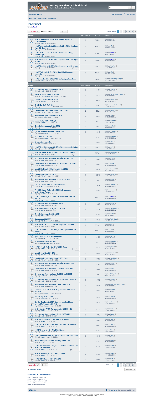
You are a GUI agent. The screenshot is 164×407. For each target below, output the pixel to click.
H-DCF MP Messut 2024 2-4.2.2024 (48, 359)
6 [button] (132, 31)
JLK (111, 115)
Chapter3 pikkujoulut (43, 142)
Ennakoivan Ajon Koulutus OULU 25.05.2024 (52, 314)
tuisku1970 (113, 152)
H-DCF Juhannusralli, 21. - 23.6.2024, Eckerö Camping (56, 335)
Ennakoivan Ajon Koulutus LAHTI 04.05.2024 (52, 285)
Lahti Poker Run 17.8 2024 (45, 253)
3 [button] (123, 31)
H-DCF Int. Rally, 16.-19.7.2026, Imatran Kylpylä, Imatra (56, 66)
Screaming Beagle (116, 78)
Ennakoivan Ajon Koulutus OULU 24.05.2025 (52, 180)
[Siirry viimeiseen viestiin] (114, 39)
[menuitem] (39, 14)
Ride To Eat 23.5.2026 (43, 137)
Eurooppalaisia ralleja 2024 (45, 242)
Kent (44, 238)
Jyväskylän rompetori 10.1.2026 (47, 126)
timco (112, 158)
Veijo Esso (44, 221)
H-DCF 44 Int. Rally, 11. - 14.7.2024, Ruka (51, 247)
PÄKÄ (112, 345)
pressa (45, 243)
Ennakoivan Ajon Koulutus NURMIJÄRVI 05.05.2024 (55, 279)
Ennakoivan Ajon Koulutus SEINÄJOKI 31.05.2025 (54, 158)
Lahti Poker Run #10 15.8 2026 (47, 100)
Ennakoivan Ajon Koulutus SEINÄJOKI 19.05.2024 (54, 263)
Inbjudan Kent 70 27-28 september (48, 236)
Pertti (35, 27)
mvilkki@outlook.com (117, 284)
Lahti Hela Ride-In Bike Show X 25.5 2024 (51, 258)
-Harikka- (113, 131)
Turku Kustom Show (47, 96)
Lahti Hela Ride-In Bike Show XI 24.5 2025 (51, 169)
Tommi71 (113, 184)
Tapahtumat (34, 24)
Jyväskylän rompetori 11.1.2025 (47, 214)
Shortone (43, 194)
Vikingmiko (113, 274)
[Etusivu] (39, 6)
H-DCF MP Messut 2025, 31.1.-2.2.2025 (50, 209)
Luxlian (43, 122)
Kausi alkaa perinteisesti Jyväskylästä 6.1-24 (52, 341)
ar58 (42, 143)
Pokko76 (43, 101)
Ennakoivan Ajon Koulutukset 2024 (49, 89)
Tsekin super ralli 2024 (44, 297)
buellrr (43, 91)
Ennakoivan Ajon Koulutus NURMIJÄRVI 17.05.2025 (55, 164)
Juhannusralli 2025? (43, 219)
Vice (111, 319)
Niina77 (43, 310)
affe (42, 43)
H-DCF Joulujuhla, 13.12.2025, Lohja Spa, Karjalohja (55, 79)
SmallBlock (113, 208)
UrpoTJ (112, 66)
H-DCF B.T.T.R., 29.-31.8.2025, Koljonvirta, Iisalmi (54, 224)
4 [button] (126, 31)
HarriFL (112, 279)
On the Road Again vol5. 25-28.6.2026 (49, 131)
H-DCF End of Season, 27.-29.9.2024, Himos (52, 319)
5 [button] (129, 31)
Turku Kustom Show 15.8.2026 (47, 95)
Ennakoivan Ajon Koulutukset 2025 (49, 203)
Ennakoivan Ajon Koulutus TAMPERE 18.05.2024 (54, 269)
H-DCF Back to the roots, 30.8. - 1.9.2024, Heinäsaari (55, 325)
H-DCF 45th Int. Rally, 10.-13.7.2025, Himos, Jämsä (55, 152)
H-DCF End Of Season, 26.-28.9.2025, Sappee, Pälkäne (56, 147)
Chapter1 (46, 133)
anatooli (112, 190)
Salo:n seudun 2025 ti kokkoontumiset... (51, 185)
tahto (42, 210)
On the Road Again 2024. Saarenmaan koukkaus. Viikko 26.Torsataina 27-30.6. (54, 303)
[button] (135, 31)
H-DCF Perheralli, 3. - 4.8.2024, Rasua (49, 330)
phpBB (81, 394)
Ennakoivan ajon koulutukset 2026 (48, 116)
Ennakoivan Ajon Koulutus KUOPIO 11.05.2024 (53, 274)
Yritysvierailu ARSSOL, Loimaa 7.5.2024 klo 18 (53, 309)
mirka (42, 128)
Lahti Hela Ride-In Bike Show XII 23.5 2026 (51, 110)
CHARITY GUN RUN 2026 (44, 105)
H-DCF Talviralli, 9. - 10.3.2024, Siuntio (50, 354)
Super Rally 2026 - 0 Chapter (46, 121)
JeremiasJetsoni (46, 107)
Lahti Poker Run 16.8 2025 (45, 174)
